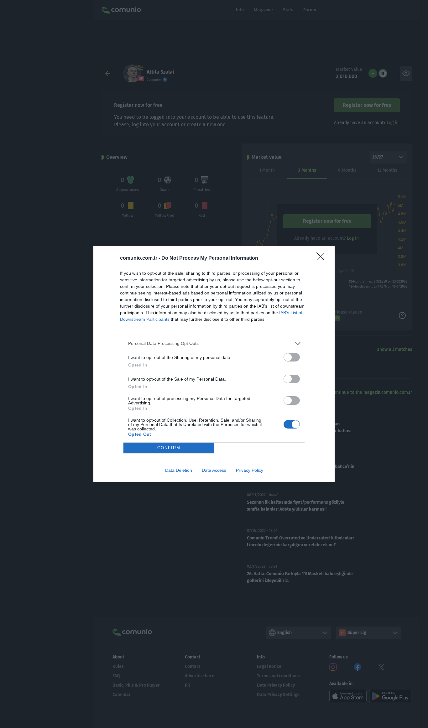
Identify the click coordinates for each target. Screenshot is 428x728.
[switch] (292, 357)
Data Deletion (178, 470)
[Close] (322, 258)
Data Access (214, 470)
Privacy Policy (249, 470)
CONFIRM (168, 447)
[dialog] (214, 364)
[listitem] (214, 343)
